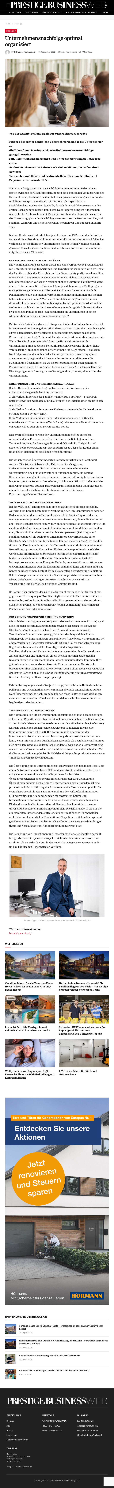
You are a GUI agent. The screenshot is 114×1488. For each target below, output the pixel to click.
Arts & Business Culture (81, 12)
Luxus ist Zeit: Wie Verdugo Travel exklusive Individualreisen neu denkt (27, 1029)
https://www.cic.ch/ (20, 933)
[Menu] (8, 4)
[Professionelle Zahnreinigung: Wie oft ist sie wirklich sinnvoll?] (10, 1359)
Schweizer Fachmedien (24, 52)
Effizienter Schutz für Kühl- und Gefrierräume (78, 1073)
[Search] (105, 4)
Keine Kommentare (68, 52)
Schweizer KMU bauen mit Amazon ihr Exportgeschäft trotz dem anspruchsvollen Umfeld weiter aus (82, 1030)
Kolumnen (32, 12)
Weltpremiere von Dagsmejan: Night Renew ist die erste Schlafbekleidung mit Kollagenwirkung (29, 1074)
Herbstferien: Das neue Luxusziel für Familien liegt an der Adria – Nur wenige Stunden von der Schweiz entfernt (83, 986)
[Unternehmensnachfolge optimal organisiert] (57, 93)
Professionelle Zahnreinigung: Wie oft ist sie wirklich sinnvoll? (49, 1355)
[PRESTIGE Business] (58, 5)
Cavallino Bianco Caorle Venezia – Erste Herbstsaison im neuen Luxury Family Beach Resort (29, 986)
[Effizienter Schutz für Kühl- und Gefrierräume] (84, 1053)
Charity (106, 12)
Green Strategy (52, 12)
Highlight (15, 12)
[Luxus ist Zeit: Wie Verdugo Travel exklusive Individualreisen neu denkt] (30, 1009)
